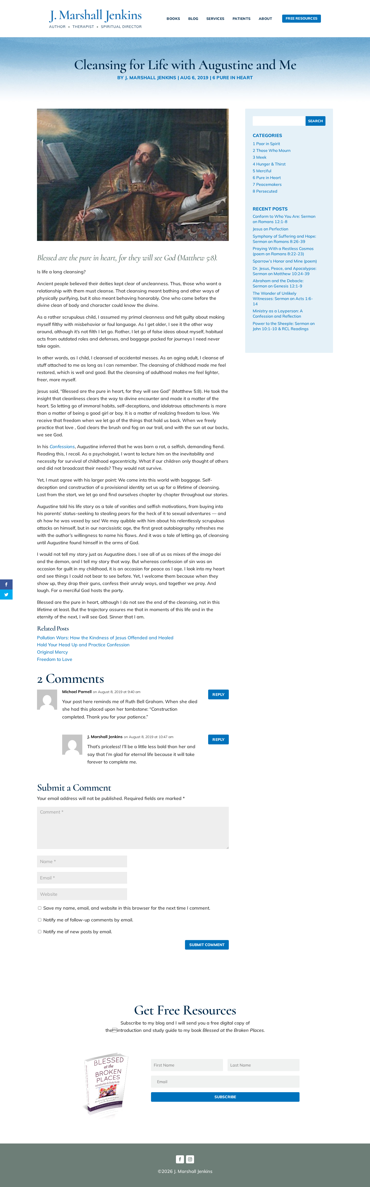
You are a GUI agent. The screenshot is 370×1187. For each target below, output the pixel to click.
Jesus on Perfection (270, 228)
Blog (193, 18)
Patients (242, 18)
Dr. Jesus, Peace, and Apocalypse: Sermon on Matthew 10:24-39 (284, 271)
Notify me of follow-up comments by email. (88, 920)
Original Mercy (52, 652)
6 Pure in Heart (232, 77)
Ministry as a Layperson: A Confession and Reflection (278, 313)
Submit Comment (207, 944)
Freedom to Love (54, 659)
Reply (218, 694)
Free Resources (301, 18)
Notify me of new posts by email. (77, 932)
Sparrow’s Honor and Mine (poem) (285, 261)
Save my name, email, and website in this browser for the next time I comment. (126, 908)
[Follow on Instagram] (190, 1159)
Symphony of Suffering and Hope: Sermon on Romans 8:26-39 (284, 239)
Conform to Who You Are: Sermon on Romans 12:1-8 (284, 219)
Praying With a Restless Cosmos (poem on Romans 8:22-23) (283, 251)
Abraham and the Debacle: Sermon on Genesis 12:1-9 (278, 283)
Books (173, 18)
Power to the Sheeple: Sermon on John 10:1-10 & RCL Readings (284, 326)
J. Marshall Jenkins (150, 77)
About (265, 18)
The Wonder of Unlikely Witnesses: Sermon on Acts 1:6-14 (283, 298)
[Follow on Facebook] (180, 1159)
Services (215, 18)
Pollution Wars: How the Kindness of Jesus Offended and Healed (105, 638)
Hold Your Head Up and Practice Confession (83, 645)
